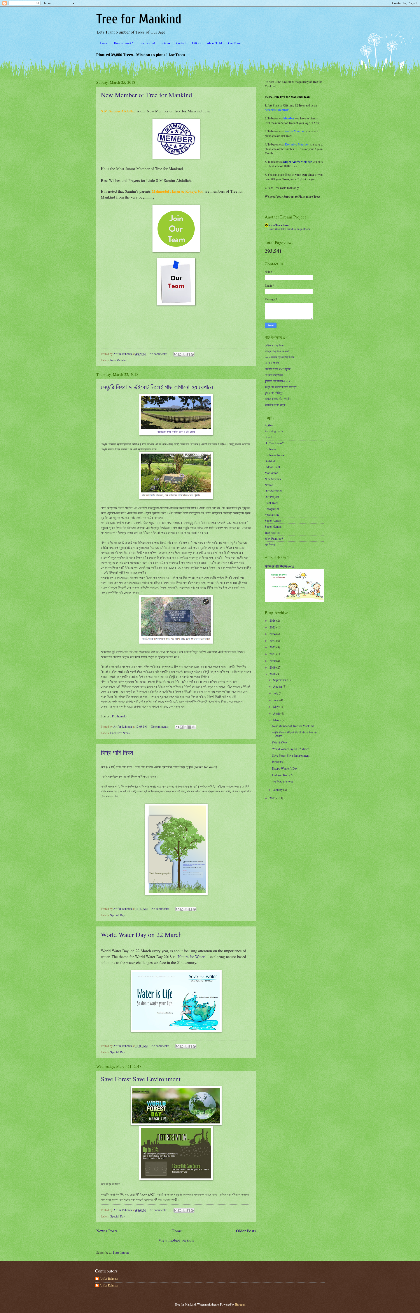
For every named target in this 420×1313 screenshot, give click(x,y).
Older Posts (246, 1230)
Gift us (196, 43)
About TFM (214, 43)
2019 (273, 667)
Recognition (272, 509)
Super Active (273, 520)
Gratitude (270, 461)
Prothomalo (119, 716)
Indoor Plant (272, 467)
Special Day (117, 915)
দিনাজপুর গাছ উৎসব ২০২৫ (279, 566)
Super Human (273, 526)
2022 (273, 647)
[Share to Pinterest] (192, 354)
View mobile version (176, 1240)
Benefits (270, 437)
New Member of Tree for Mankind (146, 94)
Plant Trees (271, 503)
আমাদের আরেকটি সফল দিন (278, 399)
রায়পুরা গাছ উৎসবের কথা (277, 351)
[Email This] (175, 354)
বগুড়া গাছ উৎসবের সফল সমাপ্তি (280, 387)
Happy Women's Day (285, 768)
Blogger (240, 1304)
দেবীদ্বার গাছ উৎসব (274, 345)
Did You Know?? (282, 775)
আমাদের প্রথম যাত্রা (275, 405)
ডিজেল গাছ (277, 762)
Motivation (271, 473)
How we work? (123, 43)
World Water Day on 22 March (141, 934)
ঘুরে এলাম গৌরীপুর (274, 393)
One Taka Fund (279, 225)
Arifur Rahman (109, 1279)
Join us (165, 43)
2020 (273, 661)
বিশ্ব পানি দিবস (117, 752)
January (278, 790)
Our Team (234, 43)
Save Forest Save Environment (140, 1078)
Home (104, 43)
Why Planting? (274, 538)
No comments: (158, 354)
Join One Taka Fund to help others (289, 229)
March (277, 720)
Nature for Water (191, 956)
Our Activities (273, 491)
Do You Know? (274, 443)
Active (269, 425)
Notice (269, 485)
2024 (273, 634)
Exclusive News (120, 733)
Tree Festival (147, 43)
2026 (273, 620)
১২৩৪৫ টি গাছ (272, 363)
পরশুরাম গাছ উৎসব (274, 375)
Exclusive (270, 449)
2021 (273, 654)
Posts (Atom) (121, 1252)
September (280, 680)
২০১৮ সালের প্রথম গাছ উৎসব (279, 357)
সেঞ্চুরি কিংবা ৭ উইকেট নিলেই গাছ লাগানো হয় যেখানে (157, 386)
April (276, 713)
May (276, 706)
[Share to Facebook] (188, 354)
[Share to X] (184, 354)
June (276, 700)
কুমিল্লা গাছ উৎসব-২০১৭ (277, 381)
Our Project (272, 497)
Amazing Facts (274, 431)
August (278, 686)
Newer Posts (106, 1230)
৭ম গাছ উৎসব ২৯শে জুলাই (277, 369)
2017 (273, 798)
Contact (181, 43)
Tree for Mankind (139, 19)
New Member (118, 360)
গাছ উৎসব (270, 544)
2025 (273, 627)
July (276, 693)
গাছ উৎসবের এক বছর (282, 781)
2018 (273, 674)
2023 (273, 641)
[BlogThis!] (180, 354)
